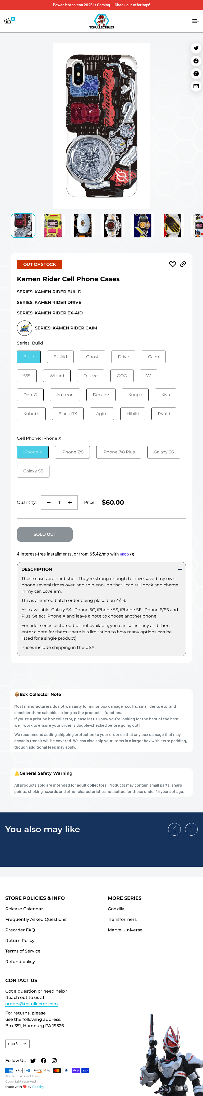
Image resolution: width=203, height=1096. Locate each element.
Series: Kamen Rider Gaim (66, 328)
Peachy (38, 1087)
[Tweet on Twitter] (196, 48)
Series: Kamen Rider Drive (49, 302)
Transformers (122, 919)
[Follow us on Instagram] (54, 1061)
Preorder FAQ (20, 929)
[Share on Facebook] (196, 61)
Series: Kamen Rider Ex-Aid (50, 312)
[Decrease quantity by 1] (47, 502)
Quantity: (26, 502)
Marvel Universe (125, 929)
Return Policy (19, 940)
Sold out (45, 534)
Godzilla (116, 908)
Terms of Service (22, 951)
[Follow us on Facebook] (43, 1061)
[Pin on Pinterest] (196, 73)
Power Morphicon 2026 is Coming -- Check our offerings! (101, 4)
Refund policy (20, 961)
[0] (7, 21)
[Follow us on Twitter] (33, 1061)
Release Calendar (24, 908)
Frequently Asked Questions (35, 919)
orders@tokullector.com (31, 1003)
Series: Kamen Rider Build (49, 291)
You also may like (42, 829)
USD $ (13, 1043)
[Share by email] (196, 86)
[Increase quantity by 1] (71, 502)
